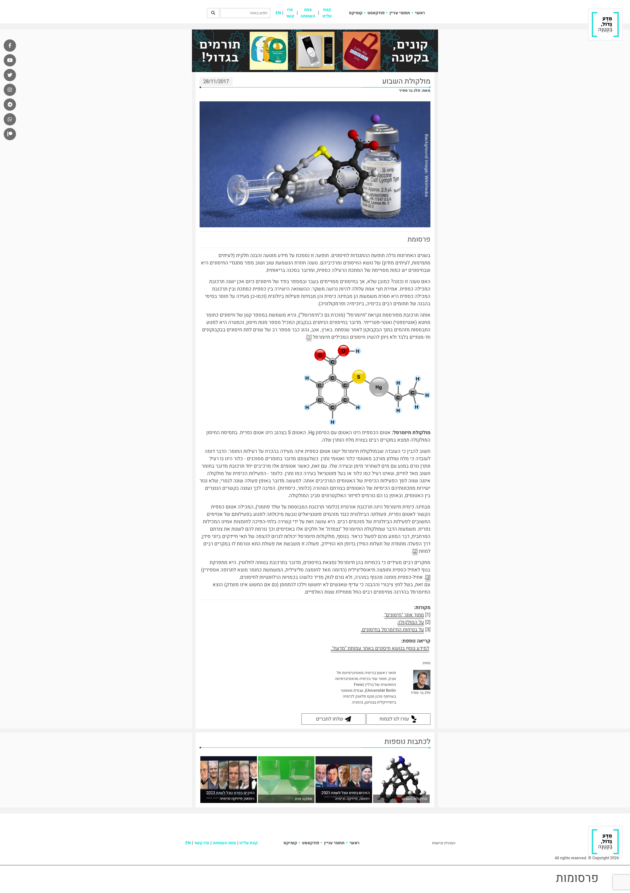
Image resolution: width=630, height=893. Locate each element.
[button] (213, 13)
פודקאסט (376, 13)
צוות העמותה (307, 13)
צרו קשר (290, 13)
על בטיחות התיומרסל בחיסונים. (392, 629)
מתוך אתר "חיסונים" (404, 614)
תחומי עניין (400, 13)
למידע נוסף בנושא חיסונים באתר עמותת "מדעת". (380, 648)
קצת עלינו (327, 13)
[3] (427, 577)
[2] (415, 551)
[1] (309, 337)
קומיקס (355, 13)
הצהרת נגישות (443, 843)
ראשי (420, 13)
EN (278, 13)
